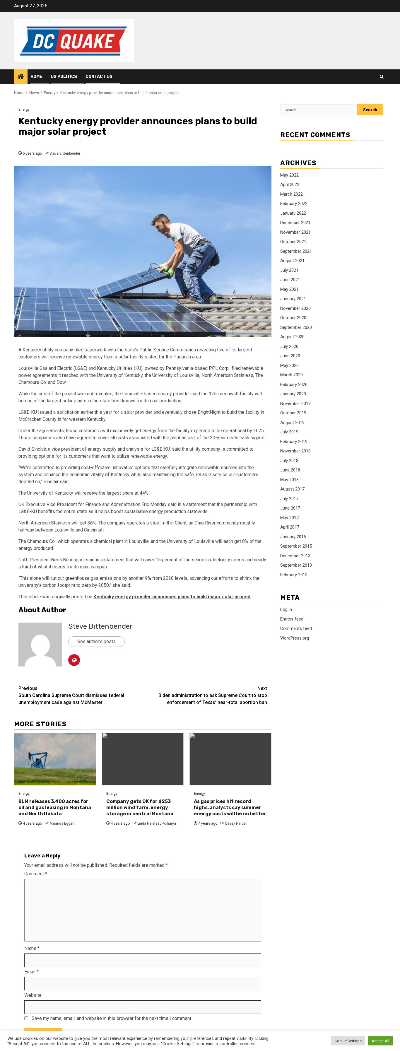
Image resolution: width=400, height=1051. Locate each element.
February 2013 (293, 574)
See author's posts (96, 641)
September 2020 (296, 327)
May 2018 (289, 479)
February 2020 (293, 384)
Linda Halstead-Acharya (156, 823)
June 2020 (290, 355)
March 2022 (291, 194)
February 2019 (293, 441)
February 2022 (293, 203)
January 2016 (293, 536)
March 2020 (291, 374)
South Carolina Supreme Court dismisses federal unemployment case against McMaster (71, 695)
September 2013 (296, 565)
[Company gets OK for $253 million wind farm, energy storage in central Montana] (143, 759)
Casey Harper (236, 823)
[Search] (381, 76)
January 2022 (293, 213)
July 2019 (289, 432)
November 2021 (295, 232)
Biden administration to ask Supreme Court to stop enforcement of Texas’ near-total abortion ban (212, 695)
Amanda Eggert (62, 823)
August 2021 (292, 260)
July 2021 (289, 270)
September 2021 (296, 251)
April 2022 (289, 184)
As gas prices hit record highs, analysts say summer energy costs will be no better (230, 807)
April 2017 (289, 527)
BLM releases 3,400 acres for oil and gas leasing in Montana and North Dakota (54, 807)
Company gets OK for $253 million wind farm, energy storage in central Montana (139, 807)
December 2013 (295, 555)
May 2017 (289, 517)
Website (33, 995)
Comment (35, 873)
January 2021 (293, 298)
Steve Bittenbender (64, 153)
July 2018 (289, 460)
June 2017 (290, 508)
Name (32, 948)
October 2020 (293, 317)
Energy (24, 109)
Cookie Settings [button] (348, 1041)
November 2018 (295, 451)
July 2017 (289, 498)
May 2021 (289, 289)
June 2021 (290, 279)
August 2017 (292, 489)
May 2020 (289, 365)
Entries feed (291, 619)
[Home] (21, 77)
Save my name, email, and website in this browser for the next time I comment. (112, 1018)
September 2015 (296, 546)
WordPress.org (294, 638)
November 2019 (295, 403)
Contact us (99, 76)
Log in (286, 609)
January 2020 (293, 394)
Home (36, 76)
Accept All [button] (380, 1041)
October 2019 (293, 413)
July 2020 (289, 346)
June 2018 (290, 470)
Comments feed (296, 628)
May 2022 (289, 175)
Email (31, 972)
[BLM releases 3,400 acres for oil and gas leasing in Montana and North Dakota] (55, 759)
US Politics (64, 76)
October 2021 (293, 241)
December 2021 (295, 222)
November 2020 (295, 308)
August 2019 (292, 422)
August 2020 (292, 336)
